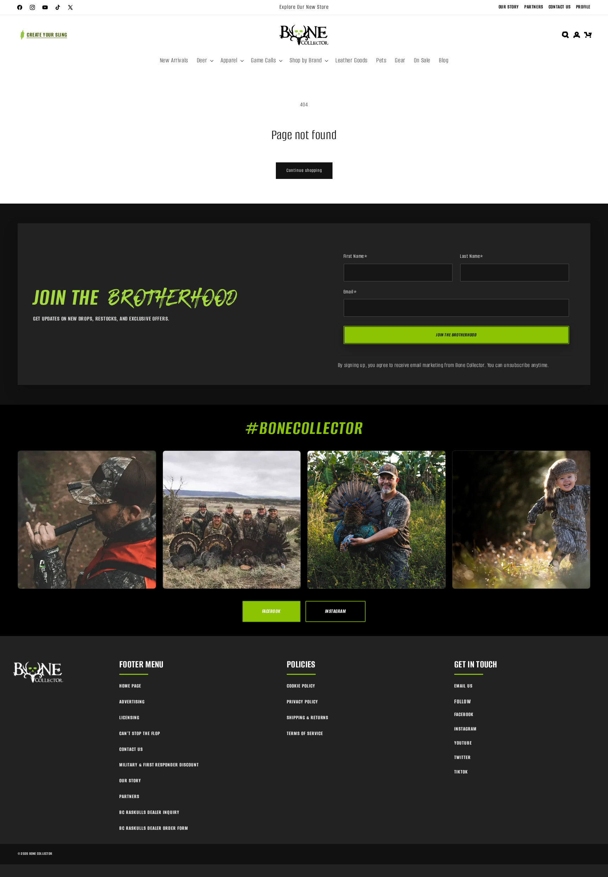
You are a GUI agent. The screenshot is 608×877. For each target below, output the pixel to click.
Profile (583, 7)
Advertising (132, 701)
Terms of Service (305, 733)
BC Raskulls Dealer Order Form (153, 828)
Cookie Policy (301, 686)
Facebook (464, 714)
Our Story (509, 7)
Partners (533, 7)
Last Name (471, 256)
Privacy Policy (302, 701)
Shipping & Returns (307, 717)
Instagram (465, 729)
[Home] (39, 672)
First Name (355, 256)
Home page (130, 686)
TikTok (461, 772)
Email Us (463, 686)
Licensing (129, 717)
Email (350, 292)
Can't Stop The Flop (139, 733)
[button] (204, 60)
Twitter (462, 757)
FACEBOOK (271, 611)
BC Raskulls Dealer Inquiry (149, 812)
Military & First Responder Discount (159, 764)
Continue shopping (304, 170)
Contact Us (560, 7)
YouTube (463, 743)
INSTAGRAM (335, 611)
